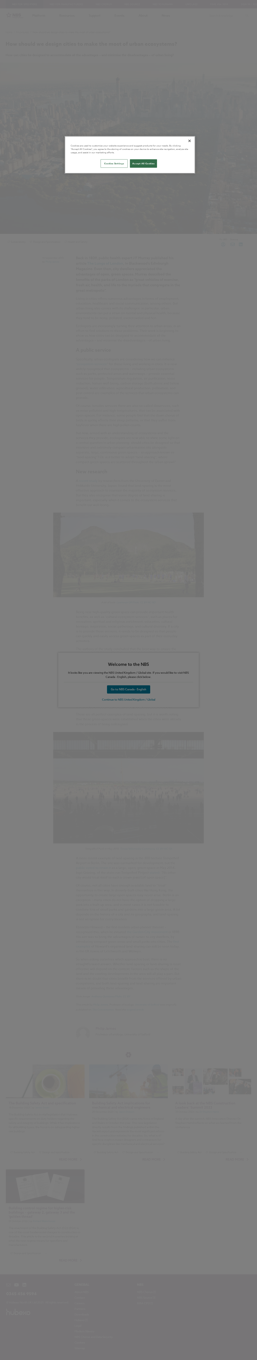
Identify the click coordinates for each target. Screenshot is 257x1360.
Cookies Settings (114, 163)
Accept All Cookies (143, 163)
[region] (130, 155)
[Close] (189, 140)
